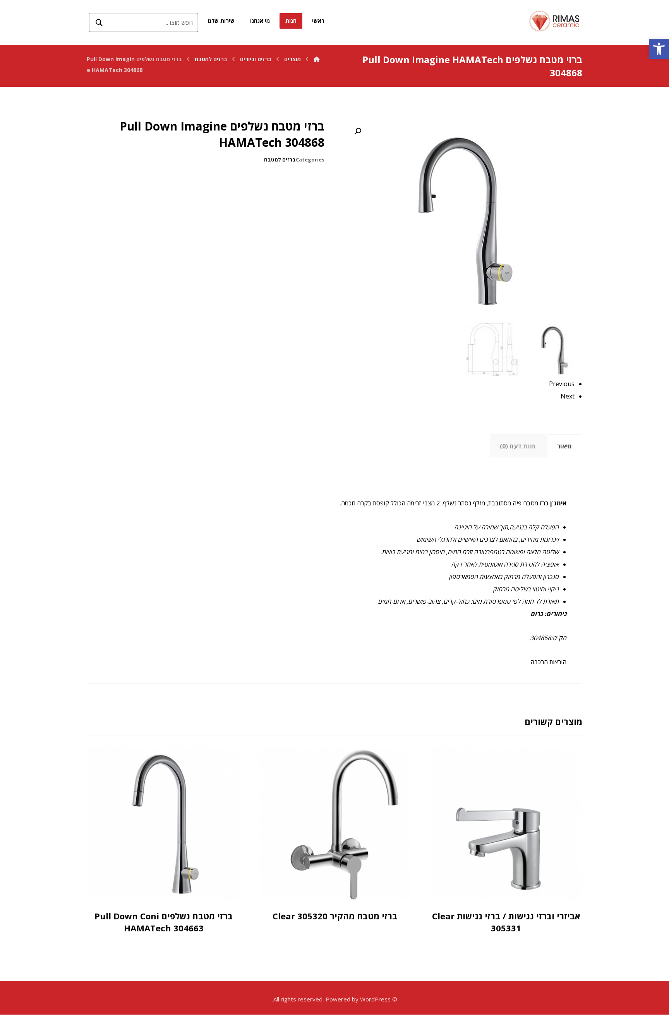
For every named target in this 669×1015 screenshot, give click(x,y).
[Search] (99, 22)
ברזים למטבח (280, 159)
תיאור (564, 446)
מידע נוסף (496, 892)
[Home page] (317, 59)
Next (568, 396)
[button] (659, 49)
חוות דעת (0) (517, 446)
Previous (562, 384)
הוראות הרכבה (548, 662)
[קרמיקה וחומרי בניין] (555, 21)
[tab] (564, 446)
